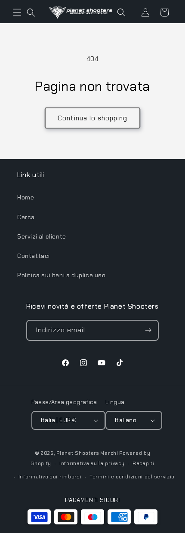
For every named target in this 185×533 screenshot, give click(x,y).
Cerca (26, 217)
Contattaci (33, 256)
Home (25, 197)
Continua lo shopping (92, 118)
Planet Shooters (77, 453)
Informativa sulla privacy (92, 463)
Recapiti (143, 463)
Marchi (109, 453)
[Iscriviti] (148, 330)
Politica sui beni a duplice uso (61, 275)
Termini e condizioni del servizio (132, 477)
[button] (17, 12)
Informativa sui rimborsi (50, 477)
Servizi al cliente (41, 236)
